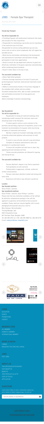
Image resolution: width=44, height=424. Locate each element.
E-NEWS (4, 344)
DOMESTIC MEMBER (8, 332)
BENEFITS (5, 371)
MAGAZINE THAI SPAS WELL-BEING (13, 346)
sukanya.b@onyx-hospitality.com (17, 220)
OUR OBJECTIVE (7, 369)
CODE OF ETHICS (7, 376)
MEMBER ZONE (8, 326)
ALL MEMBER (6, 329)
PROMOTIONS (6, 317)
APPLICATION (6, 379)
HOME (4, 309)
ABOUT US (6, 364)
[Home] (6, 5)
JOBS (5, 17)
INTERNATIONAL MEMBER (10, 334)
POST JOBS (5, 356)
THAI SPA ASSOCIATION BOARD (12, 366)
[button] (1, 11)
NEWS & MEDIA (8, 341)
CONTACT (5, 319)
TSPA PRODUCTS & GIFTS (10, 374)
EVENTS (4, 314)
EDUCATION (5, 312)
